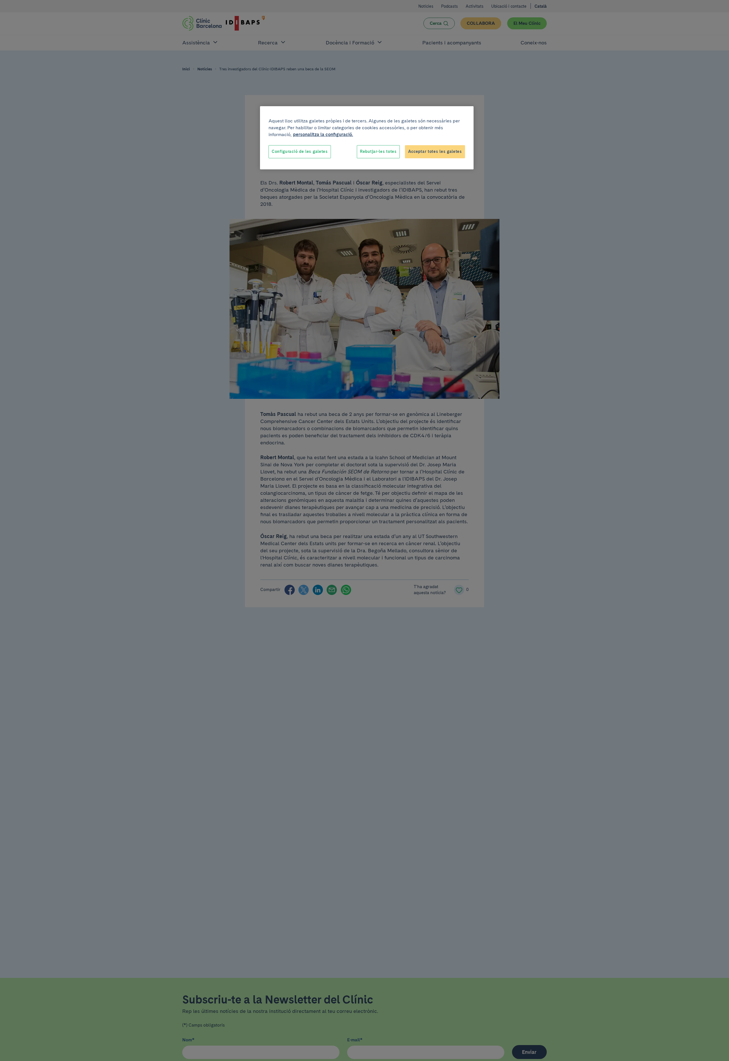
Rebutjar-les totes (378, 151)
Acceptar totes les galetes (435, 151)
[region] (367, 137)
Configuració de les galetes (300, 151)
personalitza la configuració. (323, 134)
